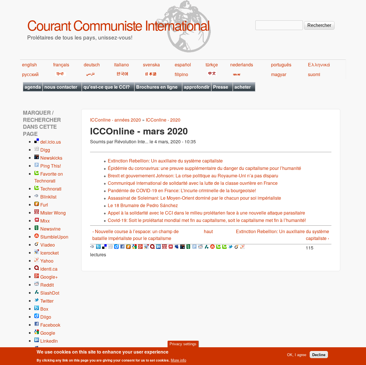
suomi (314, 74)
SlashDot (49, 292)
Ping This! (50, 165)
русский (30, 74)
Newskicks (51, 157)
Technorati (50, 188)
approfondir (197, 87)
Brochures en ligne (157, 87)
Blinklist (48, 196)
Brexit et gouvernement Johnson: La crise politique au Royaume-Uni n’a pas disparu (193, 175)
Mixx (45, 220)
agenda (33, 87)
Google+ (49, 276)
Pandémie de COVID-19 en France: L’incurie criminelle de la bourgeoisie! (182, 190)
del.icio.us (50, 141)
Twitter (46, 300)
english (29, 64)
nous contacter (60, 87)
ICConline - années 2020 (115, 119)
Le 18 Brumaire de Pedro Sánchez (143, 205)
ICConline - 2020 (163, 119)
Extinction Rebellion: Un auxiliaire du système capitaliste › (282, 234)
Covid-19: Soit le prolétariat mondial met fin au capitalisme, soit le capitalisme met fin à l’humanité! (207, 220)
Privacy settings (183, 344)
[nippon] (150, 74)
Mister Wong (53, 212)
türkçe (212, 64)
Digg (45, 149)
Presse (220, 87)
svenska (151, 64)
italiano (121, 64)
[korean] (121, 74)
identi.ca (48, 268)
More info (178, 360)
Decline (318, 354)
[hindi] (59, 74)
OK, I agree (296, 354)
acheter (242, 87)
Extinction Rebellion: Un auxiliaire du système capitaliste (165, 160)
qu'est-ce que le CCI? (106, 87)
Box (44, 309)
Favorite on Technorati (48, 177)
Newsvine (50, 228)
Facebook (50, 325)
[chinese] (211, 74)
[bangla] (235, 74)
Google (47, 333)
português (281, 64)
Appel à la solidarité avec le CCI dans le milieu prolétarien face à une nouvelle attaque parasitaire (206, 212)
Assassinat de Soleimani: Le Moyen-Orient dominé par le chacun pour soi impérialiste (194, 198)
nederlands (241, 64)
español (183, 64)
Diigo (45, 317)
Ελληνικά (319, 64)
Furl (44, 204)
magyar (278, 74)
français (61, 64)
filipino (181, 74)
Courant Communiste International (118, 25)
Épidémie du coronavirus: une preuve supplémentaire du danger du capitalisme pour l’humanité (204, 168)
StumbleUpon (54, 236)
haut (208, 231)
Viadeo (47, 244)
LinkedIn (49, 341)
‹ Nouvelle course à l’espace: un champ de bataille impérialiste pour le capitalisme (135, 234)
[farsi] (89, 74)
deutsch (92, 64)
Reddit (47, 284)
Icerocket (49, 252)
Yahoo (46, 260)
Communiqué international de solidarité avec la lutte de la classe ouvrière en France (193, 183)
